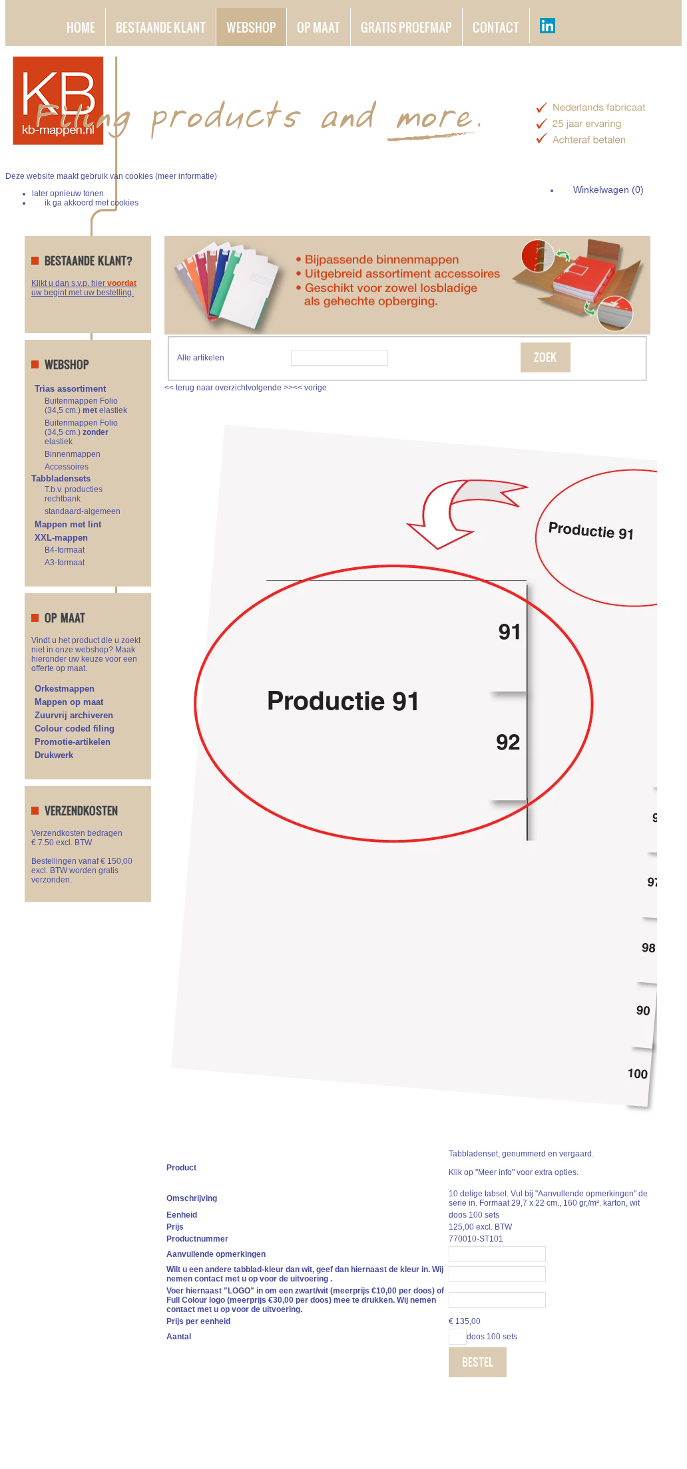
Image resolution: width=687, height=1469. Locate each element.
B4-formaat (65, 550)
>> (287, 387)
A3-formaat (65, 562)
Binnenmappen (73, 454)
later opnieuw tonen (68, 193)
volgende (270, 387)
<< (298, 387)
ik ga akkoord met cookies (91, 202)
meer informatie (186, 176)
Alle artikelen (200, 357)
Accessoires (67, 466)
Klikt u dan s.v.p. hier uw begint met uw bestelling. (83, 288)
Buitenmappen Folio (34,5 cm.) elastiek (86, 405)
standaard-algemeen (82, 511)
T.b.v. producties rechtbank (74, 494)
